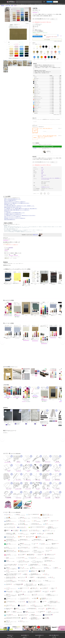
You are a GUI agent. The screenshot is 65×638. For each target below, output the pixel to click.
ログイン (55, 1)
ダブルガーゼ (43, 175)
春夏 (42, 173)
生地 (12, 5)
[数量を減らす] (56, 162)
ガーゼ (42, 169)
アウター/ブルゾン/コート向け (46, 178)
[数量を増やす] (56, 18)
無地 (42, 176)
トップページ (25, 636)
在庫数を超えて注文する (40, 70)
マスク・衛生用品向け (56, 178)
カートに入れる (47, 39)
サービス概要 (10, 636)
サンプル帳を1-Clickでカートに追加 (47, 146)
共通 (42, 170)
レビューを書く (6, 243)
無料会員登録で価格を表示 (37, 36)
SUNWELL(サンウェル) (45, 186)
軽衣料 (42, 172)
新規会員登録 (50, 1)
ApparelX (2, 5)
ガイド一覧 (54, 636)
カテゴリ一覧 (7, 5)
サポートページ (35, 234)
